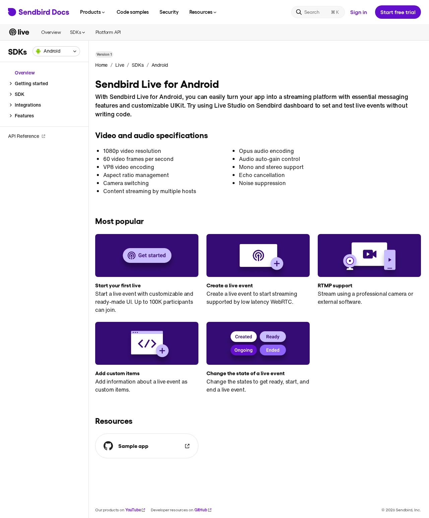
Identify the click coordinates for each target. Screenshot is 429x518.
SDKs (75, 32)
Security (169, 12)
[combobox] (56, 51)
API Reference (23, 135)
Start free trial (398, 12)
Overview (51, 32)
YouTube (133, 510)
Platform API (108, 32)
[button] (56, 51)
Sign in (358, 12)
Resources (200, 12)
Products (90, 12)
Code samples (133, 12)
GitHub (200, 510)
